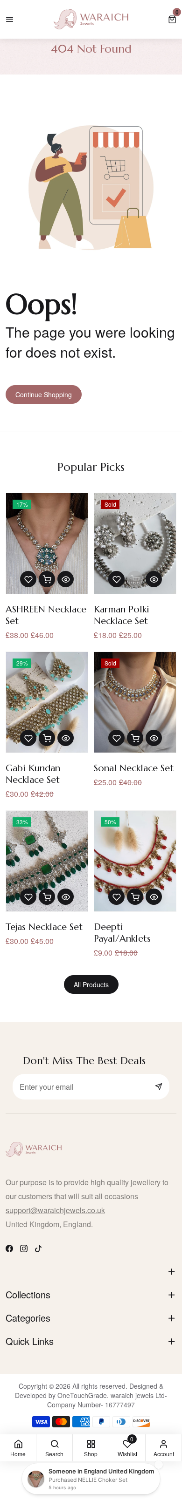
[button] (172, 19)
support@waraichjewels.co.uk (55, 1210)
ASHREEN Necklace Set (46, 615)
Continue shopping (43, 394)
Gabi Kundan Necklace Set (33, 774)
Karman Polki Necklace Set (121, 615)
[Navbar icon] (10, 19)
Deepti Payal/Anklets (122, 932)
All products (91, 984)
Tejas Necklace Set (44, 927)
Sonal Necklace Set (134, 768)
